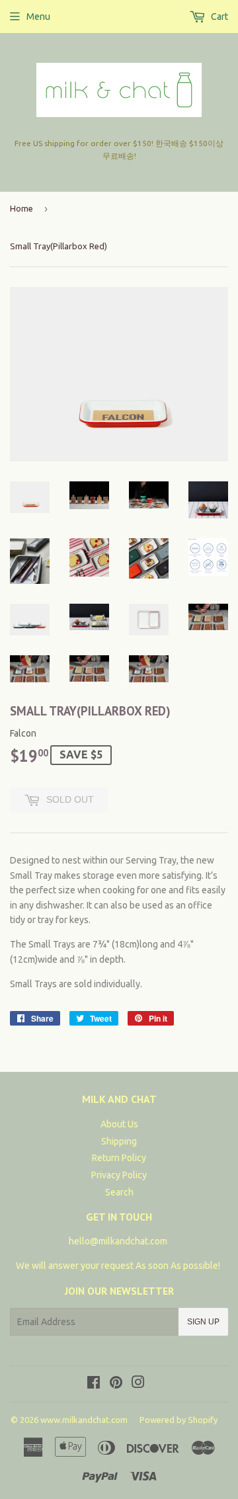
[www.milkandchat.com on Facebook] (93, 1384)
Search (119, 1192)
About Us (119, 1124)
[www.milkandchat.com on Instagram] (138, 1384)
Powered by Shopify (178, 1419)
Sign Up (203, 1321)
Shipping (119, 1141)
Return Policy (119, 1158)
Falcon (23, 733)
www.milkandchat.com (84, 1419)
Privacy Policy (119, 1175)
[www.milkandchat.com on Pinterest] (116, 1384)
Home (21, 208)
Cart (218, 16)
